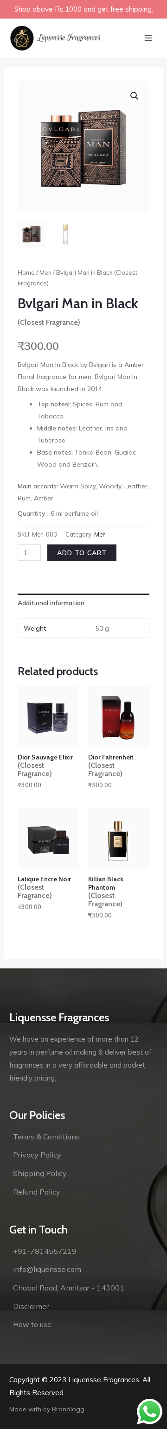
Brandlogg (68, 1409)
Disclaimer (31, 1306)
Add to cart (82, 553)
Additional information (51, 603)
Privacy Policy (37, 1154)
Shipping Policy (40, 1173)
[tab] (84, 603)
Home (26, 272)
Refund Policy (36, 1191)
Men (45, 272)
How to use (32, 1324)
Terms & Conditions (46, 1136)
